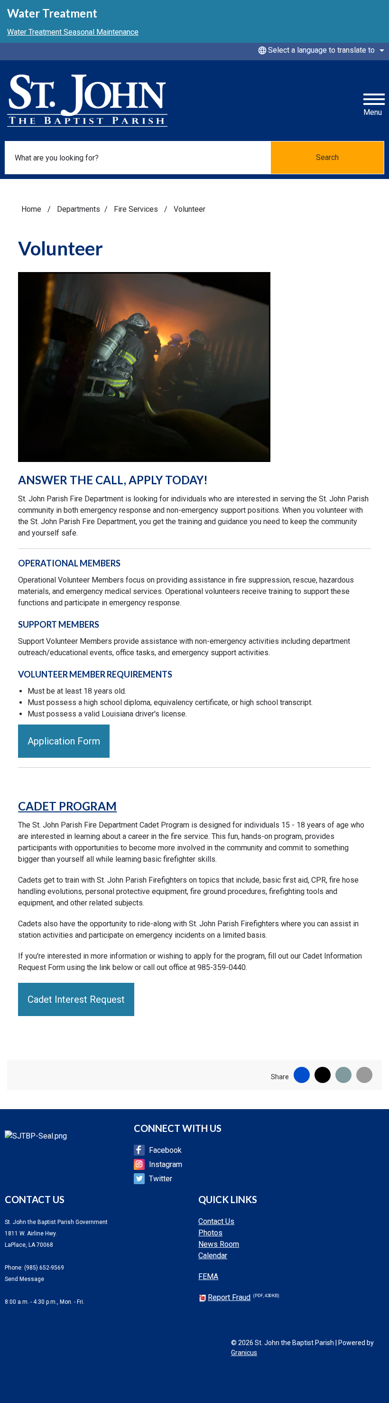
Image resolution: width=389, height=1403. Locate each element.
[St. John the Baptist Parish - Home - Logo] (87, 101)
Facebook (165, 1150)
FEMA (208, 1276)
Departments (78, 209)
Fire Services (137, 209)
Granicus (244, 1352)
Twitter (160, 1178)
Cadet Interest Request (76, 999)
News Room (218, 1244)
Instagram (165, 1164)
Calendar (212, 1255)
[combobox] (319, 50)
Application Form (64, 741)
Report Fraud (243, 1297)
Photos (210, 1232)
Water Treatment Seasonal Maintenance (73, 32)
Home (31, 209)
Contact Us (216, 1221)
